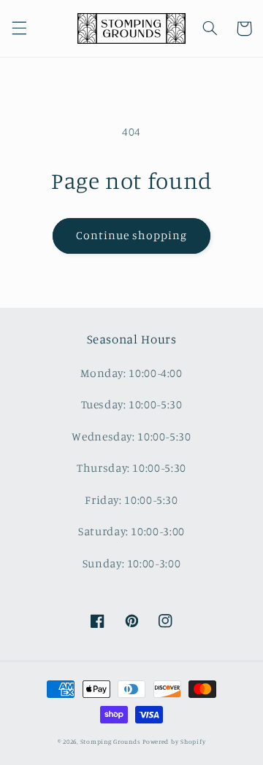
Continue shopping (132, 235)
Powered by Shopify (173, 741)
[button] (19, 28)
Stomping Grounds (110, 741)
